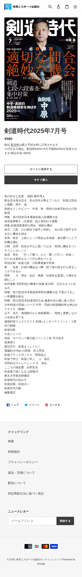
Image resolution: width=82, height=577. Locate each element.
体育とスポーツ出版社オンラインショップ (39, 559)
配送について (17, 483)
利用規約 (14, 451)
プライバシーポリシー (23, 462)
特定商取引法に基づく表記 (26, 493)
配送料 (15, 144)
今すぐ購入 (41, 179)
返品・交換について (21, 472)
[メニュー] (75, 6)
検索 (11, 441)
